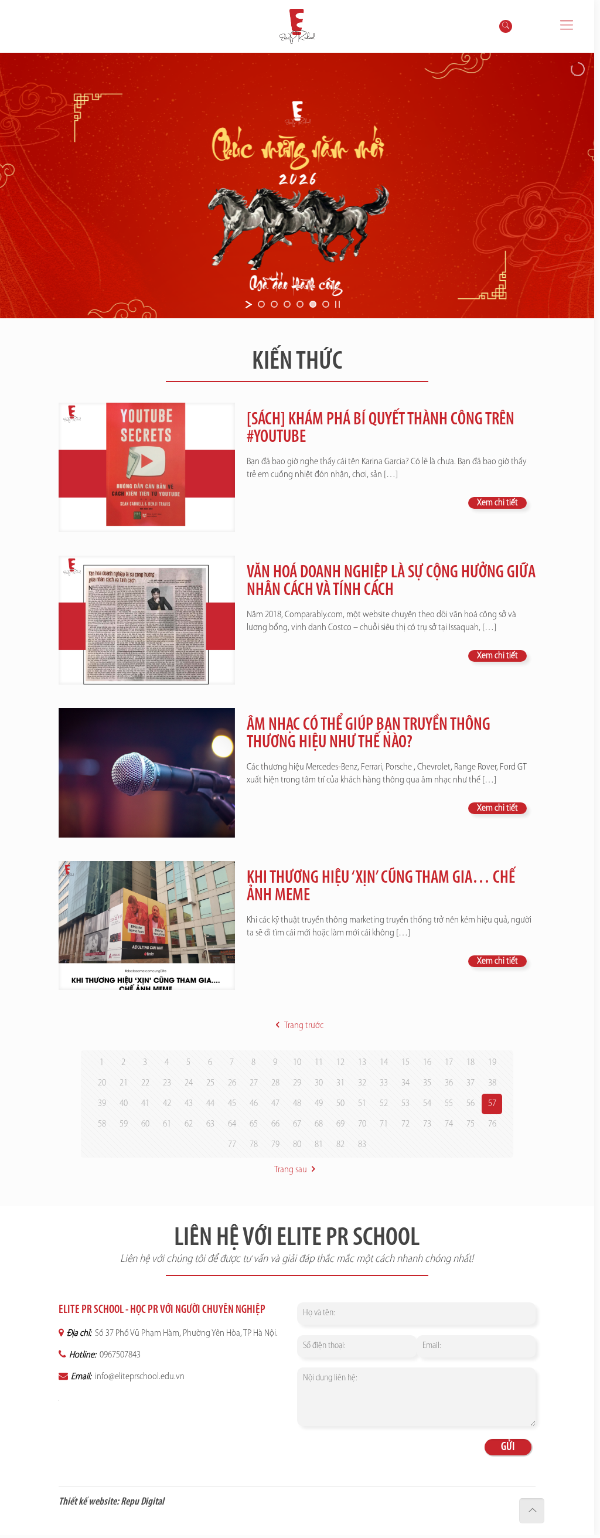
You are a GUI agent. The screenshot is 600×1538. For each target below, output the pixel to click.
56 (470, 1103)
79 (275, 1144)
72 (405, 1124)
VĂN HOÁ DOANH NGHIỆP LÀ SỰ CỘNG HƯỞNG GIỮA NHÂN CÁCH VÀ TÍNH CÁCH (391, 582)
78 (254, 1144)
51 (362, 1103)
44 (210, 1103)
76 (492, 1124)
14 (384, 1062)
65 (254, 1124)
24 (189, 1083)
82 (340, 1144)
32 (362, 1083)
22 (145, 1083)
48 (297, 1103)
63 (210, 1124)
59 (124, 1124)
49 (319, 1103)
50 (340, 1103)
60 (145, 1124)
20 (102, 1083)
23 (167, 1083)
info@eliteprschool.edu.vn (139, 1377)
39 (102, 1103)
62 (189, 1124)
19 (492, 1062)
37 (470, 1083)
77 (232, 1144)
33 (384, 1083)
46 (254, 1103)
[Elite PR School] (297, 26)
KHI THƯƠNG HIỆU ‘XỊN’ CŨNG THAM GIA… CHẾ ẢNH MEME (381, 887)
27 (254, 1083)
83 (362, 1144)
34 (405, 1083)
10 (297, 1062)
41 (145, 1103)
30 (319, 1083)
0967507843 (119, 1355)
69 (340, 1124)
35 (427, 1083)
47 (275, 1103)
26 (232, 1083)
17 (449, 1062)
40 (124, 1103)
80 (297, 1144)
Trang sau (290, 1170)
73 (427, 1124)
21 (124, 1083)
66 (275, 1124)
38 (492, 1083)
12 (340, 1062)
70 (362, 1124)
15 (405, 1062)
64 (232, 1124)
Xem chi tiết (497, 503)
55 (449, 1103)
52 (384, 1103)
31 (340, 1083)
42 (167, 1103)
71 (384, 1124)
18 (470, 1062)
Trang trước (303, 1025)
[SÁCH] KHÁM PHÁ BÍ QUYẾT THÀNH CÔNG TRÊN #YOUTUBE (380, 429)
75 (470, 1124)
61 (167, 1124)
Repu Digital (142, 1502)
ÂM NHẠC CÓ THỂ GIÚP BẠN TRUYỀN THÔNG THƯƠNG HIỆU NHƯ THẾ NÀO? (368, 734)
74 (449, 1124)
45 (232, 1103)
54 (427, 1103)
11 (319, 1062)
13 (362, 1062)
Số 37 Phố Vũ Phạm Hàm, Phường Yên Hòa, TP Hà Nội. (185, 1333)
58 (102, 1124)
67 (297, 1124)
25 (210, 1083)
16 (427, 1062)
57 (492, 1103)
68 (319, 1124)
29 (297, 1083)
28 (275, 1083)
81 (319, 1144)
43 (189, 1103)
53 (405, 1103)
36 (449, 1083)
